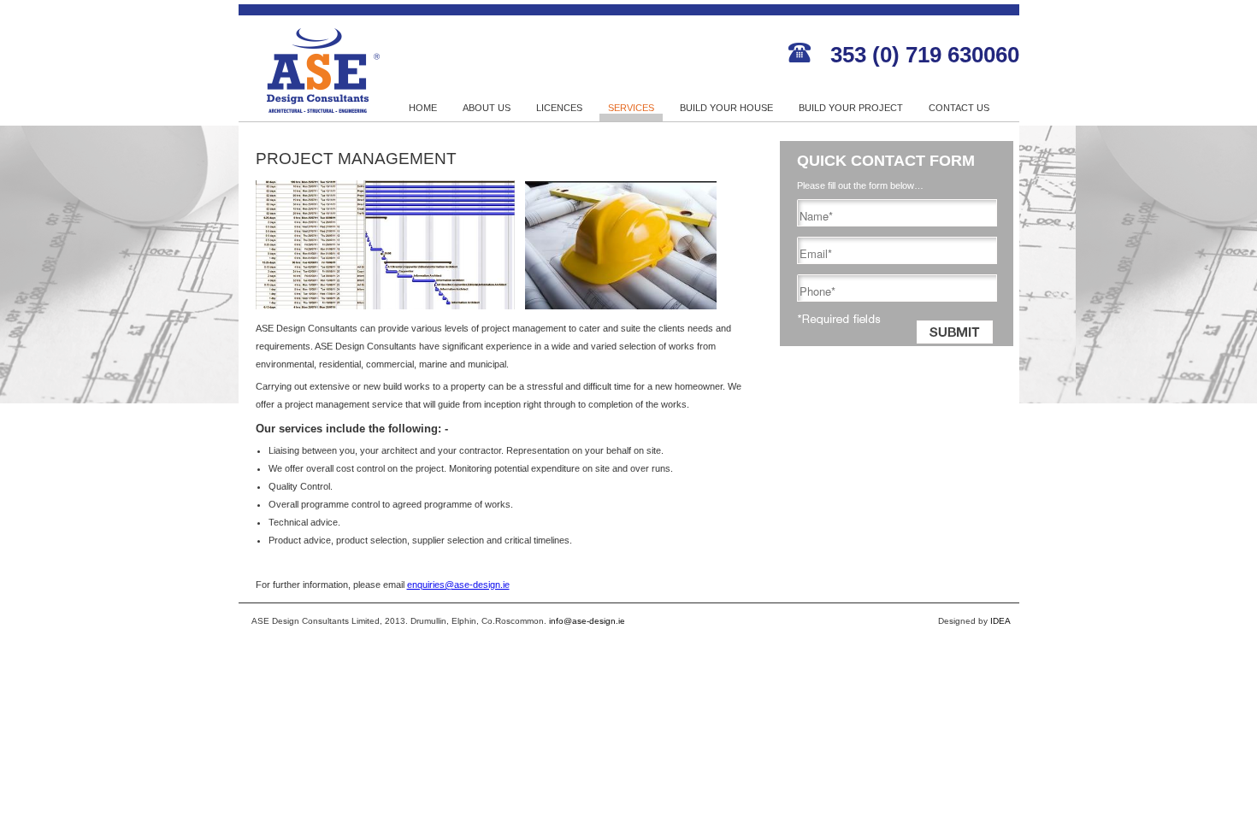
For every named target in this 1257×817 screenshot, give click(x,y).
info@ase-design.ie (587, 621)
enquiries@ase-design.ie (458, 584)
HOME (423, 108)
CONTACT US (959, 108)
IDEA (1000, 621)
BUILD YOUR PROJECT (851, 108)
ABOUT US (486, 108)
